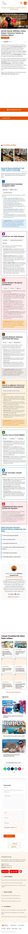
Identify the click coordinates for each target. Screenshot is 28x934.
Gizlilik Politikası (15, 928)
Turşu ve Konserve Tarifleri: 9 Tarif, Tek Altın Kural (10, 898)
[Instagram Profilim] (20, 871)
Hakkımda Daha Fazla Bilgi (13, 596)
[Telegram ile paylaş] (15, 768)
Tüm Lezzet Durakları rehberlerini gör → (14, 692)
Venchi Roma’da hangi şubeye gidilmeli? (10, 535)
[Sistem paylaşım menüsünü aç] (14, 772)
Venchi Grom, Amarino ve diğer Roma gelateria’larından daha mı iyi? (13, 548)
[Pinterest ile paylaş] (19, 768)
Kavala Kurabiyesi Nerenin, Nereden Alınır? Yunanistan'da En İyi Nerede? (13, 886)
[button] (21, 3)
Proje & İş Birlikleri (21, 925)
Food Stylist (3, 928)
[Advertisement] (14, 91)
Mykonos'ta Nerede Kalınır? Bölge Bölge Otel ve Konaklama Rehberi (12, 913)
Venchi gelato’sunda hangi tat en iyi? (10, 543)
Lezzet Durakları (11, 7)
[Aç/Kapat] (25, 42)
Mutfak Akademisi (13, 925)
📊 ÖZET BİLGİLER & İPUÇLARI (14, 110)
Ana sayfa (4, 7)
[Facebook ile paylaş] (8, 768)
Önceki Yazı (14, 843)
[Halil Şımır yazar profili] (14, 568)
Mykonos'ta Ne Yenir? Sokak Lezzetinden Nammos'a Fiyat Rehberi (14, 880)
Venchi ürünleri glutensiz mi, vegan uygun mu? (12, 556)
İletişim (20, 928)
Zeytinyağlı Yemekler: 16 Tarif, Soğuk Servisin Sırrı (10, 895)
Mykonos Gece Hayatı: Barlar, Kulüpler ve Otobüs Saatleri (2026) (13, 910)
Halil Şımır (6, 925)
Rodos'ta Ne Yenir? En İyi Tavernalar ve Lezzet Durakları (12, 882)
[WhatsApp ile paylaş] (5, 768)
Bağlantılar (9, 928)
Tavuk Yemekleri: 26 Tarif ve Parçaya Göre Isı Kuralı (11, 901)
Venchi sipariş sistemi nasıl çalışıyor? (10, 552)
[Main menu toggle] (25, 3)
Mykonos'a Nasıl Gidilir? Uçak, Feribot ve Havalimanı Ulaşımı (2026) (14, 916)
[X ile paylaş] (12, 768)
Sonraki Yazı (14, 846)
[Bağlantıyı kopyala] (23, 768)
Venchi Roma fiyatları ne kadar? (9, 539)
